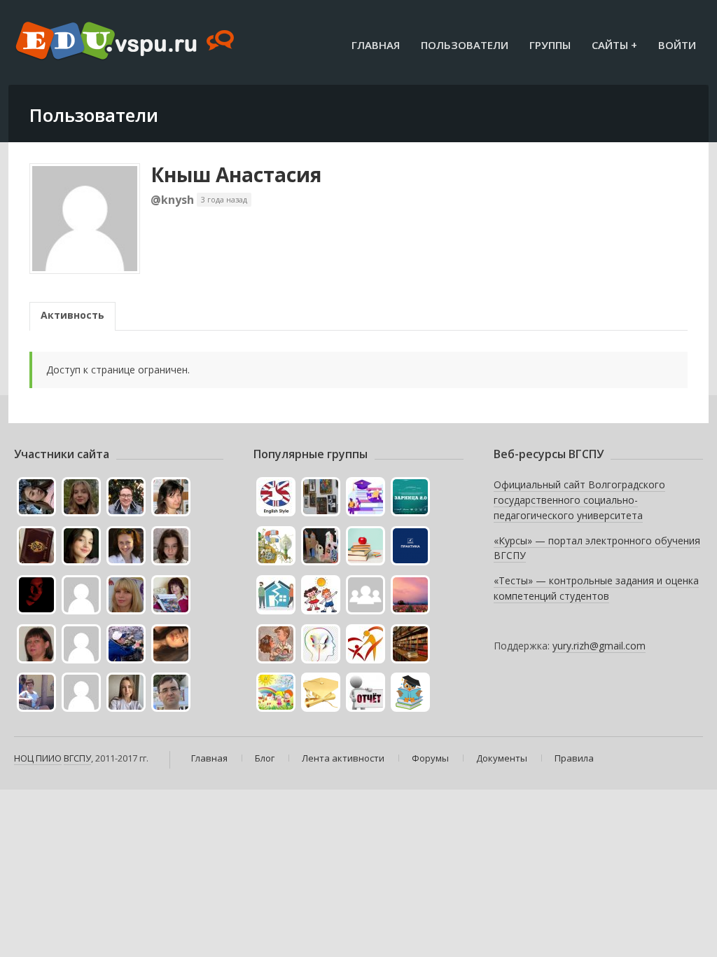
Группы (550, 45)
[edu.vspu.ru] (126, 42)
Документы (501, 758)
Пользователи (464, 45)
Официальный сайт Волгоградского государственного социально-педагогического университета (579, 499)
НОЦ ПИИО (38, 758)
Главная (375, 45)
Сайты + (614, 45)
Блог (264, 758)
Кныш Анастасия (236, 174)
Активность (72, 315)
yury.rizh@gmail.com (599, 645)
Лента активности (343, 758)
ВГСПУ (77, 758)
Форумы (430, 758)
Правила (574, 758)
